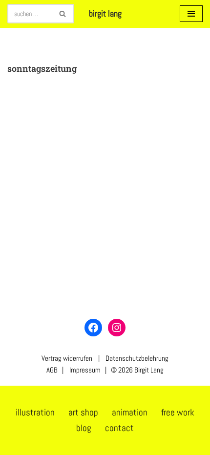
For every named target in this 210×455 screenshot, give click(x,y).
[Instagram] (117, 327)
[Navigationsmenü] (191, 13)
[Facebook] (93, 327)
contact (119, 428)
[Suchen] (63, 13)
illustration (35, 412)
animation (129, 412)
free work (177, 412)
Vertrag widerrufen (67, 358)
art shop (83, 412)
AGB (52, 369)
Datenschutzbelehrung (136, 358)
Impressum (84, 369)
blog (83, 428)
